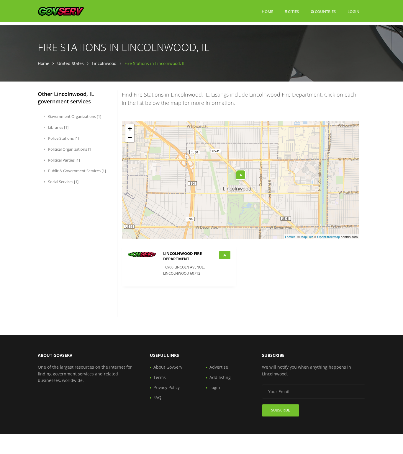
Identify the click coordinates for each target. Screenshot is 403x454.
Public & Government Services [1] (76, 170)
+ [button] (130, 128)
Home (267, 11)
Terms (159, 377)
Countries (325, 11)
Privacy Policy (166, 387)
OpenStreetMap (328, 236)
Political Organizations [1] (69, 149)
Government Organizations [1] (74, 116)
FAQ (157, 397)
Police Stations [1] (63, 138)
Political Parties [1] (63, 160)
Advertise (218, 367)
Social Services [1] (62, 181)
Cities (293, 11)
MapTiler (307, 236)
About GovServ (167, 367)
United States (70, 63)
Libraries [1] (57, 127)
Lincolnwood (104, 63)
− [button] (130, 137)
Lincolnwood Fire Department (182, 256)
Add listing (220, 377)
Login (353, 11)
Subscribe (280, 410)
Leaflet (290, 236)
